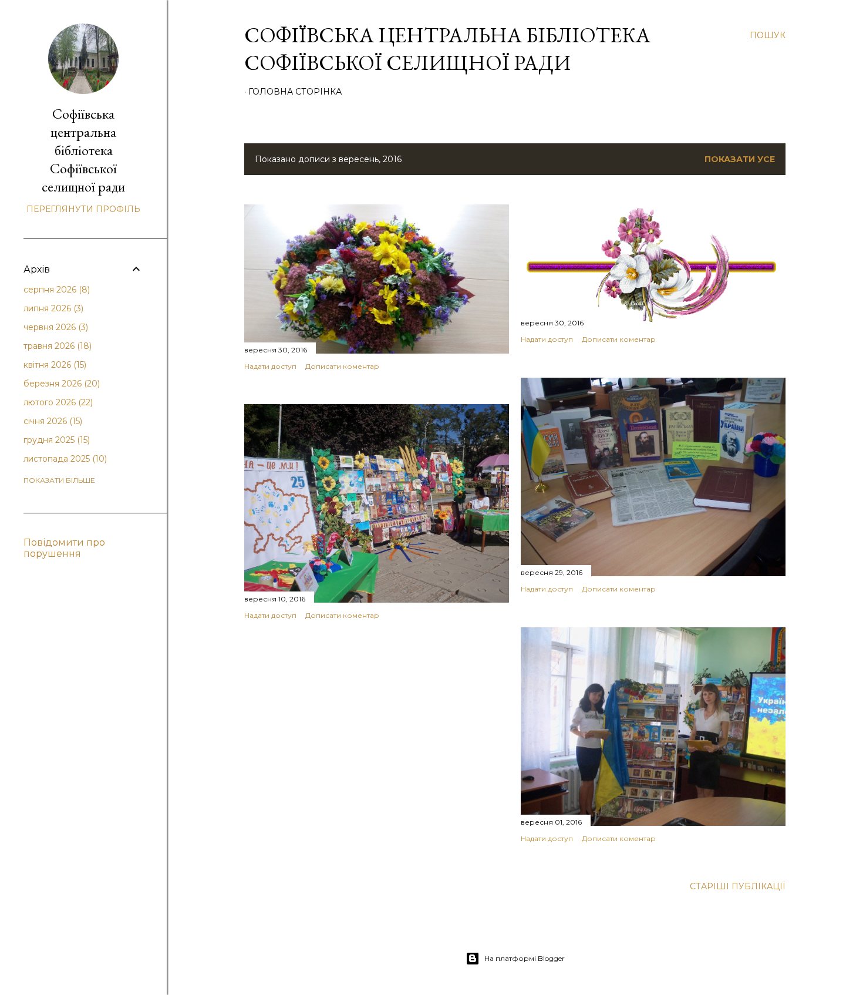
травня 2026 (56, 346)
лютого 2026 (56, 402)
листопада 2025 (63, 458)
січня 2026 (51, 421)
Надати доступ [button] (270, 366)
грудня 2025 (55, 440)
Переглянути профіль (83, 209)
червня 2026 (54, 327)
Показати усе (739, 159)
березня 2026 (60, 383)
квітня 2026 (53, 364)
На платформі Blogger (524, 958)
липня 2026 (52, 308)
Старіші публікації (738, 886)
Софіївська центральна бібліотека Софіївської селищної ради (447, 48)
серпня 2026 (55, 289)
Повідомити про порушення (64, 548)
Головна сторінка (295, 91)
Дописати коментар (342, 366)
